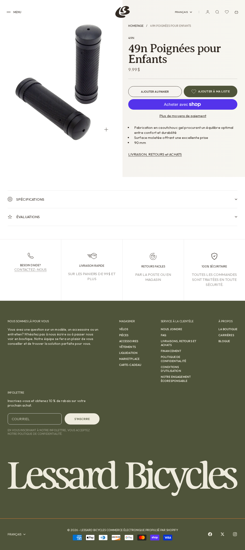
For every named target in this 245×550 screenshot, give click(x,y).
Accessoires (129, 341)
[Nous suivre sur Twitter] (222, 534)
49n (131, 38)
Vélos (123, 329)
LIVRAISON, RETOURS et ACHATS (155, 154)
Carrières (226, 335)
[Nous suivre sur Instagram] (235, 534)
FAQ (163, 335)
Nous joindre (171, 329)
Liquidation (128, 353)
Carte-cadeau (130, 365)
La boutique (227, 329)
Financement (171, 351)
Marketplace (129, 359)
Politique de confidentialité (173, 359)
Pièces (124, 335)
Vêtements (127, 347)
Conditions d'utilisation (171, 369)
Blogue (224, 341)
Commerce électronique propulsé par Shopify (142, 530)
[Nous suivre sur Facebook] (210, 534)
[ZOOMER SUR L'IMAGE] (106, 129)
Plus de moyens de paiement (182, 115)
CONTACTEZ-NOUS (30, 269)
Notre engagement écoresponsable (176, 379)
